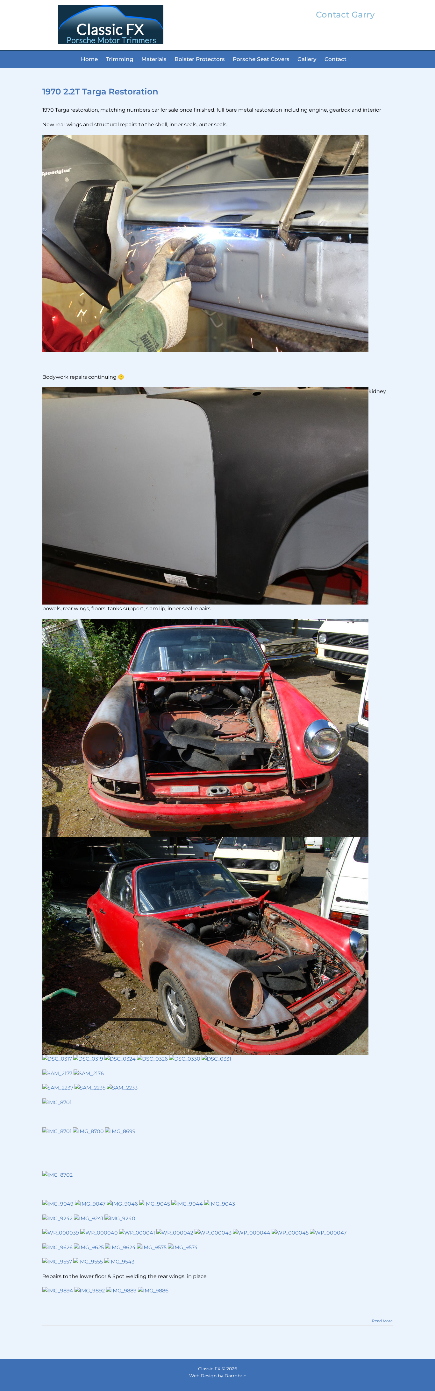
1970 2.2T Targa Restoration (100, 92)
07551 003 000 (345, 35)
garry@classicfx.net (345, 26)
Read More (382, 1320)
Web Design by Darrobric (217, 1376)
